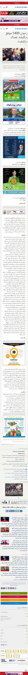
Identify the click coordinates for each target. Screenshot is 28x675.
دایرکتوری (16, 582)
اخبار (9, 582)
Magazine (19, 584)
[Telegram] (15, 511)
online (23, 584)
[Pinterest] (11, 511)
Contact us (2, 633)
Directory (16, 585)
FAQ (1, 636)
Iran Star (3, 584)
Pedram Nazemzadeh (19, 451)
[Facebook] (7, 511)
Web (14, 585)
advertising (15, 584)
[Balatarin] (17, 511)
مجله (20, 582)
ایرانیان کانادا (13, 582)
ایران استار (24, 582)
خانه (26, 1)
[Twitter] (9, 511)
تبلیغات (5, 582)
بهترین (22, 582)
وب (18, 582)
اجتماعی (7, 582)
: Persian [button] (17, 3)
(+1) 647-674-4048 (4, 612)
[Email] (19, 511)
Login (1, 639)
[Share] (21, 511)
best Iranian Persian (9, 584)
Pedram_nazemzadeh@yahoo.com (15, 461)
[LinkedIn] (13, 511)
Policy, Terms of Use (4, 642)
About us (2, 630)
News (13, 584)
